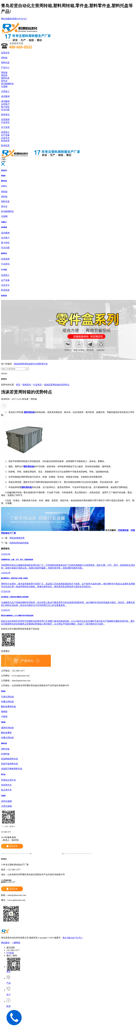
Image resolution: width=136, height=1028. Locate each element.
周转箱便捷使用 (17, 538)
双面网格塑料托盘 (9, 759)
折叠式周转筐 (7, 737)
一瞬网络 (16, 942)
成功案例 (5, 96)
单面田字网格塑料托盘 (11, 769)
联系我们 (14, 19)
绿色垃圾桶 (6, 801)
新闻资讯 (5, 114)
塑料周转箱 (25, 364)
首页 (18, 385)
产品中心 (5, 67)
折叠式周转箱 (7, 701)
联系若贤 (5, 140)
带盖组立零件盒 (8, 780)
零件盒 (4, 81)
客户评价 (5, 107)
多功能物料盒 (7, 84)
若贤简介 (5, 132)
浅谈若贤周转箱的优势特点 (56, 385)
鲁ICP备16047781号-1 (73, 938)
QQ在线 (10, 953)
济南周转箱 (123, 530)
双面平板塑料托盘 (9, 764)
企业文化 (5, 138)
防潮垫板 (5, 754)
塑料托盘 (5, 62)
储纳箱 (4, 711)
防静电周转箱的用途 (19, 543)
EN (25, 19)
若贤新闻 (5, 119)
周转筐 (4, 75)
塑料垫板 (5, 749)
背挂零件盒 (6, 785)
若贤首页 (5, 53)
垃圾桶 (4, 86)
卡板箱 (4, 716)
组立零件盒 (6, 790)
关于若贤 (5, 127)
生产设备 (5, 135)
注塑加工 (5, 91)
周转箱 (4, 58)
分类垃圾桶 (6, 806)
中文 (21, 19)
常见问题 (5, 110)
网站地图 (5, 19)
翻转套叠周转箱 (8, 706)
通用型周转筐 (7, 728)
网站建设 (5, 942)
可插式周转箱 (7, 697)
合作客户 (5, 104)
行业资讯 (5, 122)
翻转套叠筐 (6, 733)
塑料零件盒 (42, 364)
